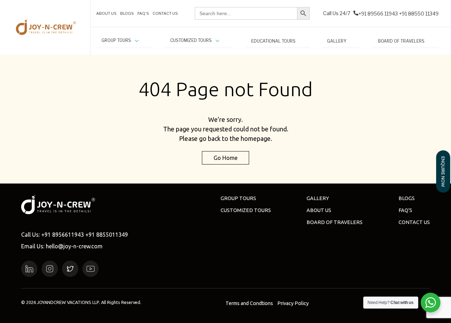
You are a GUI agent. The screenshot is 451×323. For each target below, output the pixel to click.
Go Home (225, 158)
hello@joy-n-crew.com (74, 246)
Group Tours (238, 198)
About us (319, 210)
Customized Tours (246, 210)
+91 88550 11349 (419, 14)
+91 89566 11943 (378, 14)
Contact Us (414, 222)
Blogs (407, 198)
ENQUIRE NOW (443, 171)
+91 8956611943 (62, 234)
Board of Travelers (335, 222)
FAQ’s (405, 210)
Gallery (318, 198)
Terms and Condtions (249, 303)
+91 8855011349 (106, 234)
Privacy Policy (293, 303)
